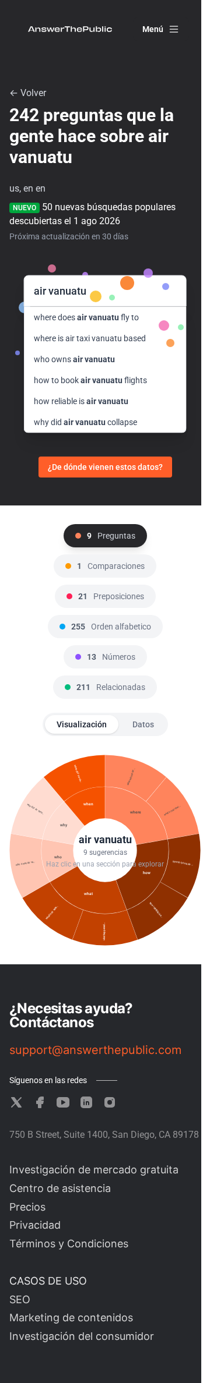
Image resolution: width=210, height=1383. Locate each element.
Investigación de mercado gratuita (93, 1169)
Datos (143, 724)
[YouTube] (63, 1102)
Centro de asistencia (60, 1188)
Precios (27, 1207)
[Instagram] (110, 1102)
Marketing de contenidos (71, 1317)
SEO (19, 1299)
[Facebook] (40, 1102)
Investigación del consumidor (81, 1336)
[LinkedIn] (86, 1102)
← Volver (27, 92)
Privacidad (35, 1225)
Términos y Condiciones (68, 1243)
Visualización (82, 724)
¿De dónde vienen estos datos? (105, 467)
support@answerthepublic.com (95, 1050)
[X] (16, 1102)
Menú (152, 29)
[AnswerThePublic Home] (70, 29)
